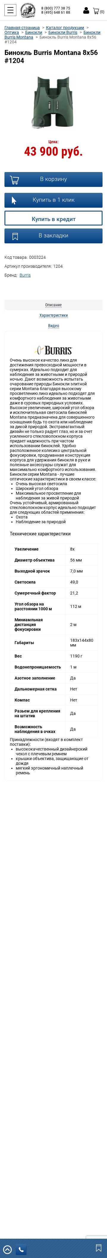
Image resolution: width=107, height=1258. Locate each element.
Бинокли (33, 32)
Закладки (99, 1247)
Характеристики (54, 315)
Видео (53, 325)
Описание (53, 304)
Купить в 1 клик (54, 199)
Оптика (11, 32)
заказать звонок (21, 1249)
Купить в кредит (53, 219)
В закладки (53, 235)
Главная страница (22, 27)
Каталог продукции (65, 27)
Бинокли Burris (62, 32)
